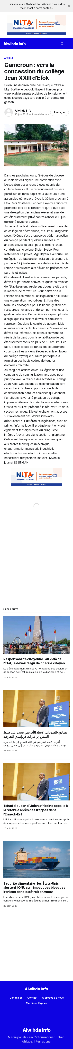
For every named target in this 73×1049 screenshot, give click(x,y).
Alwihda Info (14, 44)
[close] (69, 6)
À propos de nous (53, 997)
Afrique (8, 58)
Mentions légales (36, 1003)
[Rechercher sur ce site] (62, 44)
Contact (32, 997)
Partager (59, 112)
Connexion (16, 997)
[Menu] (68, 44)
